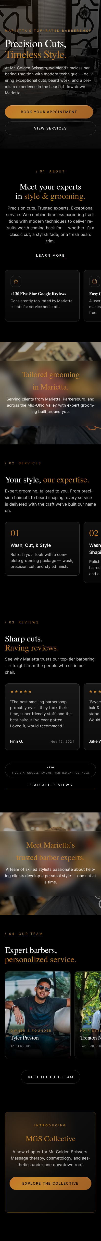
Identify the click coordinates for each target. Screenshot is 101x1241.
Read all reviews (50, 785)
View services (50, 128)
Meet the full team (50, 1077)
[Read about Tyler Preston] (37, 1014)
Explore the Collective (50, 1183)
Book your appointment (49, 112)
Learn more (50, 255)
